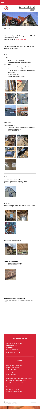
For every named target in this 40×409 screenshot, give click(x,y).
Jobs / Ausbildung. (21, 39)
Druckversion (8, 402)
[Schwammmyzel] (10, 274)
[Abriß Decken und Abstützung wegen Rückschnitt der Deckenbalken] (22, 268)
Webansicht (33, 401)
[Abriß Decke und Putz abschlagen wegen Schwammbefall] (10, 280)
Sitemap (14, 402)
